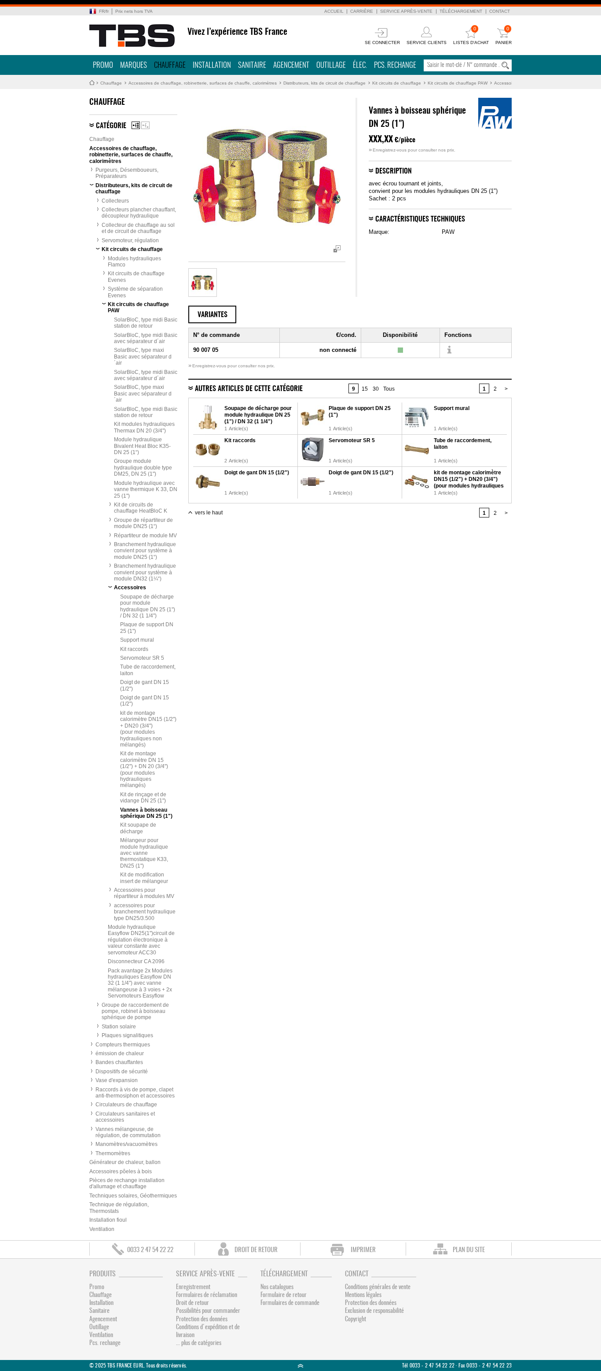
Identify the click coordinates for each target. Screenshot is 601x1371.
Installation (212, 65)
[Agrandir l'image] (202, 282)
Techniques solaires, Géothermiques (133, 1196)
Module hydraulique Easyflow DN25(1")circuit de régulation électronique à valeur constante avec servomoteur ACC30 (141, 940)
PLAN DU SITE (469, 1250)
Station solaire (119, 1027)
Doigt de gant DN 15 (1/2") (144, 685)
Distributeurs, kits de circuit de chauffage (324, 83)
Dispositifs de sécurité (121, 1071)
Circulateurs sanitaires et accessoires (125, 1117)
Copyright (355, 1319)
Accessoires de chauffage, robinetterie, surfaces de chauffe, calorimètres (202, 83)
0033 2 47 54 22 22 (150, 1250)
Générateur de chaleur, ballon (125, 1162)
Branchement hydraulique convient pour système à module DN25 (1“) (145, 550)
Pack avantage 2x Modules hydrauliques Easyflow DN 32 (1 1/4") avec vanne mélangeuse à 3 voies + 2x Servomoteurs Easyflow (140, 983)
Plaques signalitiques (127, 1035)
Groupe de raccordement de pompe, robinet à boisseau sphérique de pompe (135, 1011)
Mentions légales (363, 1295)
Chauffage (170, 65)
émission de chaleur (119, 1053)
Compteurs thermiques (122, 1045)
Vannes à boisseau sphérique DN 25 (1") (146, 813)
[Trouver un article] (449, 350)
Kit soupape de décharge (138, 828)
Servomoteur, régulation (130, 240)
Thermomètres (112, 1153)
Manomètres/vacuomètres (126, 1144)
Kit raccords (134, 649)
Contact (499, 11)
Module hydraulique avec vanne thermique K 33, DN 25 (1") (145, 489)
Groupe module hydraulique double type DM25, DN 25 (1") (143, 467)
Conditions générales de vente (377, 1287)
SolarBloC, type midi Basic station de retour (145, 323)
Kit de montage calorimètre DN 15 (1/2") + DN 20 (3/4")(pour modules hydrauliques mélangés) (144, 769)
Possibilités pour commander (208, 1311)
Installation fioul (108, 1220)
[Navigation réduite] (145, 125)
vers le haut (209, 513)
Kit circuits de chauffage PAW (457, 83)
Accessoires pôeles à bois (120, 1171)
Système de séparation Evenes (135, 292)
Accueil (334, 11)
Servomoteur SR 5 (142, 658)
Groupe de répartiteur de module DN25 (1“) (143, 523)
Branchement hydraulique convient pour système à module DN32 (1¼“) (145, 572)
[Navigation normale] (136, 125)
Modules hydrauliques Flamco (134, 261)
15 (365, 389)
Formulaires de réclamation (206, 1295)
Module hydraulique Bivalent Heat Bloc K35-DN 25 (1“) (142, 445)
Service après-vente (406, 11)
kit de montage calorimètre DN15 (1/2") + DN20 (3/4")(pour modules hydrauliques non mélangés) (148, 729)
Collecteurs (115, 201)
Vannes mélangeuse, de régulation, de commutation (128, 1132)
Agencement (291, 65)
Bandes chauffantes (119, 1062)
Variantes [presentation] (212, 314)
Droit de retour (192, 1303)
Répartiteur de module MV (145, 535)
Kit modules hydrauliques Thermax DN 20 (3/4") (144, 427)
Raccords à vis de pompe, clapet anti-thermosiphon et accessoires (135, 1092)
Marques (133, 65)
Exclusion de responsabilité (374, 1311)
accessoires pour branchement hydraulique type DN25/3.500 (145, 911)
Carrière (361, 11)
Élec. (360, 65)
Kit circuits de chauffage (396, 83)
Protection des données (201, 1319)
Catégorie (111, 125)
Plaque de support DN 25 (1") (146, 627)
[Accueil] (132, 35)
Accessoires (506, 83)
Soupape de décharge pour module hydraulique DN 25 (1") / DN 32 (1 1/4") (147, 606)
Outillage (331, 65)
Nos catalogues (276, 1287)
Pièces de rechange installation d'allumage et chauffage (127, 1183)
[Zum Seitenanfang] (300, 1365)
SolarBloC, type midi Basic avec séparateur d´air (145, 338)
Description (393, 171)
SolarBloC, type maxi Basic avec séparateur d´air (143, 356)
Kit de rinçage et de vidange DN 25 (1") (143, 797)
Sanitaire (252, 65)
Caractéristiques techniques (420, 219)
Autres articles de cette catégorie (249, 388)
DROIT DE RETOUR (256, 1250)
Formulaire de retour (283, 1295)
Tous (389, 389)
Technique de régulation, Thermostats (119, 1207)
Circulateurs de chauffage (126, 1104)
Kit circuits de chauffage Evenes (136, 276)
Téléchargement (461, 11)
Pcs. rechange (395, 65)
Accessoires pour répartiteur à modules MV (144, 893)
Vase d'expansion (116, 1080)
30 (376, 389)
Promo (103, 65)
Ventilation (101, 1229)
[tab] (212, 314)
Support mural (137, 640)
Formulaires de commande (289, 1303)
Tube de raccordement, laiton (148, 670)
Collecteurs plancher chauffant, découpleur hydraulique (139, 213)
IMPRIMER (363, 1250)
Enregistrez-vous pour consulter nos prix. (412, 150)
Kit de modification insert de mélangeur (144, 878)
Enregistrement (193, 1287)
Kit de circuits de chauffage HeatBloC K (140, 508)
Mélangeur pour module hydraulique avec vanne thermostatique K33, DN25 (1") (144, 853)
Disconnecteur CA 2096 (136, 961)
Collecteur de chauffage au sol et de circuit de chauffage (138, 228)
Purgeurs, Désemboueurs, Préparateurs (126, 173)
